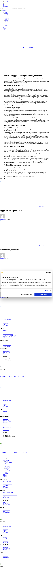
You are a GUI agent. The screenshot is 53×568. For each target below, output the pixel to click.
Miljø (4, 337)
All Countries (5, 556)
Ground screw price (7, 400)
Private (4, 412)
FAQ (4, 324)
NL (9, 376)
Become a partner (6, 548)
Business (4, 413)
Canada (6, 473)
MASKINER (5, 323)
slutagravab (24, 47)
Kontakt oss (5, 476)
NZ (18, 376)
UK (16, 376)
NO (3, 376)
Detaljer (47, 290)
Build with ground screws (8, 538)
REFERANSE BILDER (8, 334)
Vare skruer (5, 320)
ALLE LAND (6, 511)
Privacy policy (5, 422)
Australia (7, 468)
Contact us (5, 428)
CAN (26, 376)
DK (5, 376)
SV (0, 376)
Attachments (5, 403)
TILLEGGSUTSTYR (7, 322)
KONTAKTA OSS (7, 352)
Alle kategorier (6, 497)
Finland (6, 469)
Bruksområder (26, 40)
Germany (7, 463)
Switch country (6, 460)
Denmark (7, 465)
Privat (4, 331)
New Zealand (8, 467)
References (5, 537)
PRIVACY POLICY (7, 346)
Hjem (4, 474)
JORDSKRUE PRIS (7, 319)
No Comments (30, 47)
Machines (5, 404)
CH (14, 376)
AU (20, 376)
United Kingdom (8, 462)
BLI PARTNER (6, 343)
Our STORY (5, 419)
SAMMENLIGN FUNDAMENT (10, 336)
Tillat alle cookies (43, 294)
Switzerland (7, 466)
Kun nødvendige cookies (26, 294)
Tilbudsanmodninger (7, 353)
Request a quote (6, 430)
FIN (7, 376)
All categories (5, 542)
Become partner (6, 420)
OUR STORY (6, 547)
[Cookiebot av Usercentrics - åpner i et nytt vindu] (46, 273)
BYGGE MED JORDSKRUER (9, 335)
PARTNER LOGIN (7, 345)
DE (11, 376)
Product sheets (5, 406)
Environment (5, 541)
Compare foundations (7, 539)
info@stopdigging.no (7, 351)
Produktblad (5, 325)
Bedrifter (4, 332)
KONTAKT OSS (6, 510)
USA (23, 376)
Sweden (6, 461)
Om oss (4, 342)
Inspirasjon (5, 330)
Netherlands (7, 470)
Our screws (5, 401)
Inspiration (5, 411)
